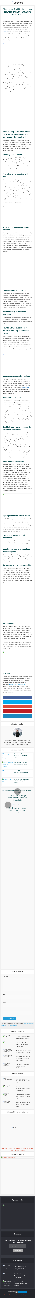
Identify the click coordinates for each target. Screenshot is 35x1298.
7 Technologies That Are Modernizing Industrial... (23, 1037)
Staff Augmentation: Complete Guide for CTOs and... (23, 1080)
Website (5, 1010)
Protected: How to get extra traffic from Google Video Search (21, 781)
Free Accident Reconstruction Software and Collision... (23, 1088)
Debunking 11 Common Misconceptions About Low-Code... (23, 1058)
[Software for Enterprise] (17, 2)
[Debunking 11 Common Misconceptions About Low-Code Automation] (9, 1056)
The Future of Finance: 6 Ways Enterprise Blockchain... (23, 1066)
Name (5, 994)
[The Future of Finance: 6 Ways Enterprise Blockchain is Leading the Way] (9, 1064)
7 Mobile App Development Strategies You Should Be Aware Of (21, 755)
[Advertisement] (17, 112)
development (25, 387)
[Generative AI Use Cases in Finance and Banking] (9, 1050)
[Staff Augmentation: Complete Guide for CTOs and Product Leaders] (9, 1079)
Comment (5, 976)
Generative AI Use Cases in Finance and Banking (23, 1051)
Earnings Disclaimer (9, 1295)
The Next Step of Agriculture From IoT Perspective (22, 1044)
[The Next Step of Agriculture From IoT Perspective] (9, 1042)
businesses (6, 170)
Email (5, 1002)
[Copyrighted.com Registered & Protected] (21, 1292)
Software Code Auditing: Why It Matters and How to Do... (23, 1096)
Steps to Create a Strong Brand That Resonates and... (23, 1104)
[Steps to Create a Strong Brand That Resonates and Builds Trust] (9, 1102)
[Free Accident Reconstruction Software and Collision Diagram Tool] (9, 1086)
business (5, 31)
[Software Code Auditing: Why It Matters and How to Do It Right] (9, 1094)
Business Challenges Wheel (23, 1295)
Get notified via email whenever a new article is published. (18, 1241)
